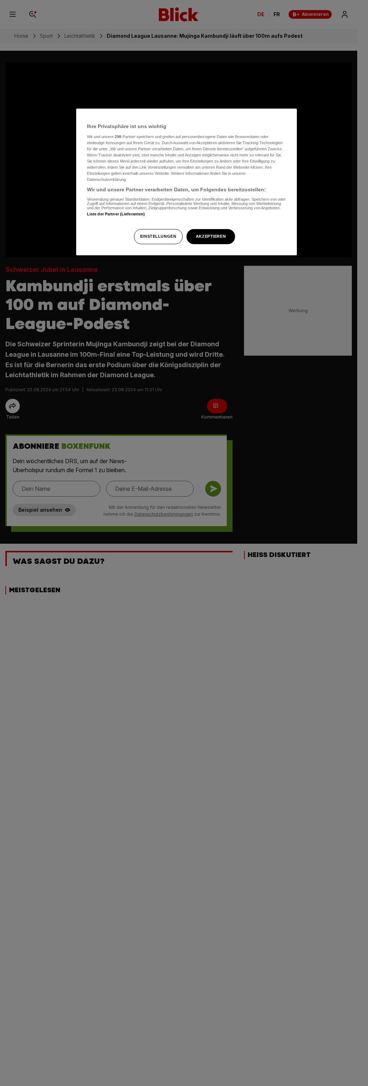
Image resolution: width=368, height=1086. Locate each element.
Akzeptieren (211, 236)
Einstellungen (158, 236)
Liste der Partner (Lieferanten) (116, 214)
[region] (186, 182)
